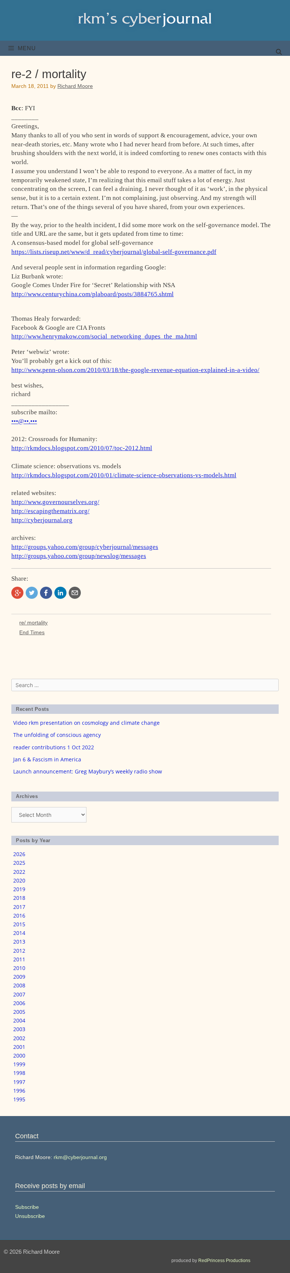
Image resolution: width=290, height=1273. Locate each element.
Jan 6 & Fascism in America (47, 759)
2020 (19, 880)
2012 (19, 950)
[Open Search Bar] (279, 52)
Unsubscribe (30, 1216)
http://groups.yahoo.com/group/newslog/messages (78, 556)
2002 (19, 1038)
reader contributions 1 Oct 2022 (53, 747)
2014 (19, 932)
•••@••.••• (24, 421)
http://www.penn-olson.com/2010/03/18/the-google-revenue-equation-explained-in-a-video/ (135, 370)
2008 (19, 985)
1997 (19, 1081)
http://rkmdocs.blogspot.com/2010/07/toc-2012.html (81, 448)
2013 (19, 941)
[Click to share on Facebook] (46, 593)
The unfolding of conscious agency (57, 734)
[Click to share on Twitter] (32, 593)
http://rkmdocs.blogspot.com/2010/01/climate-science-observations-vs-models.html (123, 475)
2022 (19, 871)
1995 (19, 1099)
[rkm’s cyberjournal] (145, 19)
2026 (19, 854)
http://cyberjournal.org (41, 520)
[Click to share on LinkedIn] (60, 593)
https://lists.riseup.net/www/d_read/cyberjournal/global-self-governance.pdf (113, 251)
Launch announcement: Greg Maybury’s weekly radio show (87, 771)
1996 (19, 1090)
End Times (32, 632)
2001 (19, 1046)
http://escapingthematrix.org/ (50, 511)
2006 (19, 1003)
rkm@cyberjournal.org (80, 1157)
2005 (19, 1011)
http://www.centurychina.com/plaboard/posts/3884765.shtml (92, 294)
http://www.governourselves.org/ (55, 502)
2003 (19, 1029)
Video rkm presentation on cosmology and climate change (86, 722)
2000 (19, 1055)
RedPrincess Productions (224, 1260)
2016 (19, 915)
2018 (19, 897)
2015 (19, 924)
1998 (19, 1072)
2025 (19, 862)
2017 (19, 906)
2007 (19, 994)
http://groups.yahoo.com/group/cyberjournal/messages (84, 546)
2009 (19, 976)
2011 (19, 959)
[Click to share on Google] (17, 593)
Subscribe (27, 1207)
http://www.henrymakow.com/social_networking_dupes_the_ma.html (104, 336)
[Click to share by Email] (75, 593)
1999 (19, 1064)
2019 (19, 889)
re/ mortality (33, 623)
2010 (19, 968)
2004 (19, 1020)
